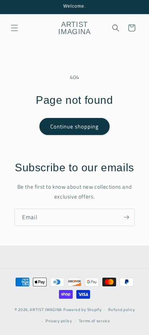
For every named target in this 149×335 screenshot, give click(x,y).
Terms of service (94, 321)
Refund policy (121, 309)
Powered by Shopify (82, 309)
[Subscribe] (126, 217)
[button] (14, 28)
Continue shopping (74, 126)
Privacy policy (59, 321)
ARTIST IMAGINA (46, 309)
